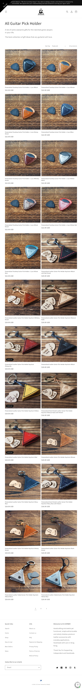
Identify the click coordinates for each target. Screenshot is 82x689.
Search (7, 628)
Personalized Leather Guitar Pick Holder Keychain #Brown (58, 457)
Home (7, 633)
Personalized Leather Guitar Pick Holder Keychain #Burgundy (19, 365)
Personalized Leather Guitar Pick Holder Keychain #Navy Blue (21, 503)
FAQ (30, 637)
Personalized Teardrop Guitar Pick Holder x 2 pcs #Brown (58, 87)
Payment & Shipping (35, 642)
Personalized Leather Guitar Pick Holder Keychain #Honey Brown (22, 549)
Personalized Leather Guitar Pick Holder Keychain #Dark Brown (57, 549)
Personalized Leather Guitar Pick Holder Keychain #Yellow (22, 411)
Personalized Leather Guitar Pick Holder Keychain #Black (58, 364)
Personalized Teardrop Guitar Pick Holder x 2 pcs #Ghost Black (57, 179)
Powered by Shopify (45, 684)
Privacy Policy (33, 646)
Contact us (32, 633)
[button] (6, 12)
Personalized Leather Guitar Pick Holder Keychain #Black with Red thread (58, 272)
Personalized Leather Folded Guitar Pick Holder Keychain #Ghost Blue (58, 595)
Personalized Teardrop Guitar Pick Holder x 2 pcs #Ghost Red (59, 225)
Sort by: (47, 46)
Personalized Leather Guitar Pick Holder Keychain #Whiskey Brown (22, 318)
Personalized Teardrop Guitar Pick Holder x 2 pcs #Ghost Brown (21, 226)
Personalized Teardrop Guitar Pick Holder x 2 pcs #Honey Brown (21, 133)
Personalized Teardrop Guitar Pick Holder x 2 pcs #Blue (57, 132)
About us (32, 628)
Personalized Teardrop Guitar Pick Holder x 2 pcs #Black (21, 87)
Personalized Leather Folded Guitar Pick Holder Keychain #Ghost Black (21, 595)
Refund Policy (33, 656)
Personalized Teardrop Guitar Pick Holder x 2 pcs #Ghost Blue (21, 272)
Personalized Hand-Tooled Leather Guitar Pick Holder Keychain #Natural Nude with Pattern (56, 411)
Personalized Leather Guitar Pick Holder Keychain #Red (21, 457)
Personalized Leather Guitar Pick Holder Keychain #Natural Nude (58, 318)
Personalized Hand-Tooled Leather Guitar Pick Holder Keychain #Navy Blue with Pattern (56, 503)
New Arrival (8, 642)
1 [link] (35, 608)
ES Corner (38, 684)
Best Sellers (9, 646)
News (6, 651)
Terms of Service (34, 651)
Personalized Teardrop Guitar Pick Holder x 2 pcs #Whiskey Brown (22, 179)
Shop (6, 637)
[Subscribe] (38, 667)
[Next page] (46, 608)
